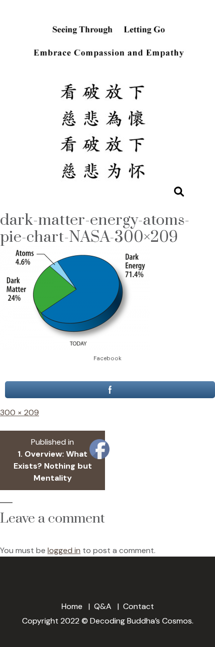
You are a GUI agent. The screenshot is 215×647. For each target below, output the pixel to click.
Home (72, 606)
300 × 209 (19, 412)
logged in (64, 550)
